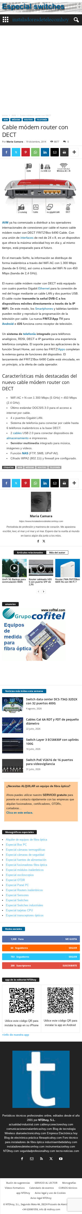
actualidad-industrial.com (24, 1124)
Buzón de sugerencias (18, 1182)
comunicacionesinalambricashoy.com (29, 1128)
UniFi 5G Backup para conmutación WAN (14, 580)
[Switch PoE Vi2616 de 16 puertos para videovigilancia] (12, 766)
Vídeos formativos (15, 1187)
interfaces (26, 237)
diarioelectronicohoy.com (31, 1133)
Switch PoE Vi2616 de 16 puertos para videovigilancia (49, 762)
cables (17, 433)
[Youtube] (60, 1159)
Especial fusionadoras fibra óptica (26, 864)
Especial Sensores (17, 895)
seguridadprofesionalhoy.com (37, 1151)
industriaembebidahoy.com (61, 1142)
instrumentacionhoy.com (60, 1146)
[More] (74, 152)
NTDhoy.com (11, 1151)
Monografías (69, 1182)
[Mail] (32, 1159)
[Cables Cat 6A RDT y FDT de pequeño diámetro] (12, 725)
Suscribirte (70, 965)
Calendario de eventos (41, 1187)
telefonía (29, 334)
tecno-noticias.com (67, 1151)
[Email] (54, 152)
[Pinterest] (25, 152)
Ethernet (44, 288)
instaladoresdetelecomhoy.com (26, 1146)
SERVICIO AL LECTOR (46, 1182)
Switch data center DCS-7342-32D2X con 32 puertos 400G (51, 701)
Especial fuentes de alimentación (26, 859)
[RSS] (41, 1159)
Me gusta (71, 939)
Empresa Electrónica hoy (62, 1133)
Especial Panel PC (17, 885)
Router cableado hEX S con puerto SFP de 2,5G (40, 582)
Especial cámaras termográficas (25, 849)
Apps (61, 349)
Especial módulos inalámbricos (25, 870)
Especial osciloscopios (20, 875)
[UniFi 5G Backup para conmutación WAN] (14, 568)
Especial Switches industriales (24, 905)
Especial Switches (17, 900)
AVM (14, 115)
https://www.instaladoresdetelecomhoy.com (41, 521)
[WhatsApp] (35, 152)
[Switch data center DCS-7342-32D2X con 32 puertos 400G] (12, 705)
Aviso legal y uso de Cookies (50, 1192)
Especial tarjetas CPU (19, 910)
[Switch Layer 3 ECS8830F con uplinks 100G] (12, 745)
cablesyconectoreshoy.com (56, 1124)
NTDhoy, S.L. (46, 1120)
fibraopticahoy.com (50, 1137)
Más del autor (57, 552)
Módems (16, 119)
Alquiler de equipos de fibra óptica (26, 839)
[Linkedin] (45, 152)
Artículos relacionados (30, 552)
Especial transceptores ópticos (25, 915)
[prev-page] (38, 591)
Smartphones (44, 308)
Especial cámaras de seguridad (25, 854)
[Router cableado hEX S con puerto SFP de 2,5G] (41, 568)
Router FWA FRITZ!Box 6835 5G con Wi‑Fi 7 (67, 580)
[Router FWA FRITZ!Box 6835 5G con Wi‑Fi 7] (67, 568)
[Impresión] (64, 152)
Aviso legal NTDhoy (41, 1197)
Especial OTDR (15, 880)
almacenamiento (18, 438)
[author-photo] (41, 502)
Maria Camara (15, 141)
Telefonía (42, 119)
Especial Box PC (16, 844)
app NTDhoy (23, 1192)
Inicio (5, 115)
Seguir (73, 947)
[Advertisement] (41, 69)
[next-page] (43, 591)
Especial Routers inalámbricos (24, 890)
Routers (28, 119)
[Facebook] (6, 152)
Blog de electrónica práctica (21, 1137)
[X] (16, 152)
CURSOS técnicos (68, 1187)
